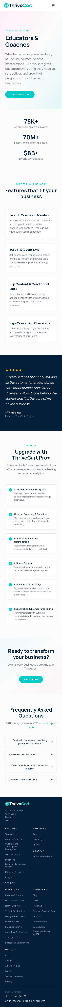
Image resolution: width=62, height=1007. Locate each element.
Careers (8, 971)
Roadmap (37, 906)
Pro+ (35, 834)
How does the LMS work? (23, 754)
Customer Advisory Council (41, 932)
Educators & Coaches (14, 900)
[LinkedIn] (16, 996)
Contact (8, 960)
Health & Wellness (13, 906)
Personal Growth (12, 921)
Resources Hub (40, 921)
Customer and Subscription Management (11, 847)
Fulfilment (10, 860)
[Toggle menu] (53, 5)
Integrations (10, 877)
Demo (35, 900)
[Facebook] (6, 996)
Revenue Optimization (15, 839)
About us (9, 955)
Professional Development (17, 943)
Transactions (11, 834)
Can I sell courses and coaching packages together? (30, 742)
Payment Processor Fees (44, 911)
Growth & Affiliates (13, 854)
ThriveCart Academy (42, 856)
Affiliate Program (13, 966)
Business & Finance (14, 895)
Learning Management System (15, 865)
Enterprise (10, 882)
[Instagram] (11, 996)
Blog (35, 895)
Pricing (36, 845)
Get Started (17, 94)
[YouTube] (25, 996)
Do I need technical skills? (23, 779)
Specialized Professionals (16, 932)
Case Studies (39, 927)
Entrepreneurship (13, 927)
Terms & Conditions (14, 976)
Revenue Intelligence (14, 872)
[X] (20, 996)
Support (36, 916)
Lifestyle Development (15, 916)
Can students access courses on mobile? (29, 767)
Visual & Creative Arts (14, 911)
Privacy (8, 981)
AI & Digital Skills (12, 937)
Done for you (38, 839)
